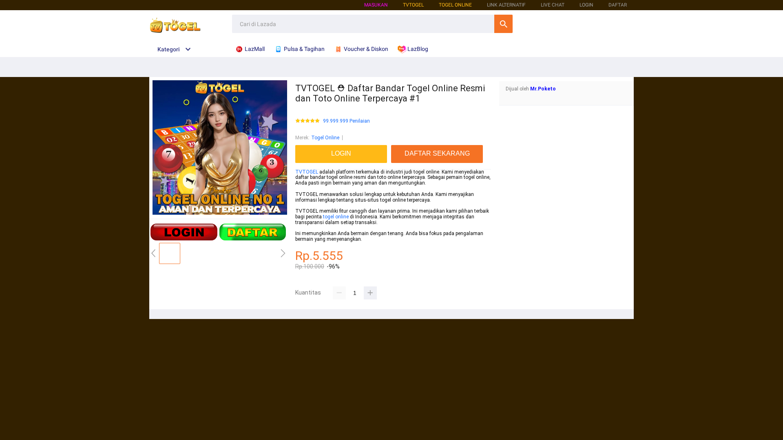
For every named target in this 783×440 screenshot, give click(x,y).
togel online (336, 217)
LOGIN (586, 5)
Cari (503, 24)
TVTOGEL (306, 172)
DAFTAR (617, 5)
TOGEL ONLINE (455, 5)
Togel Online (325, 138)
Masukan (376, 5)
